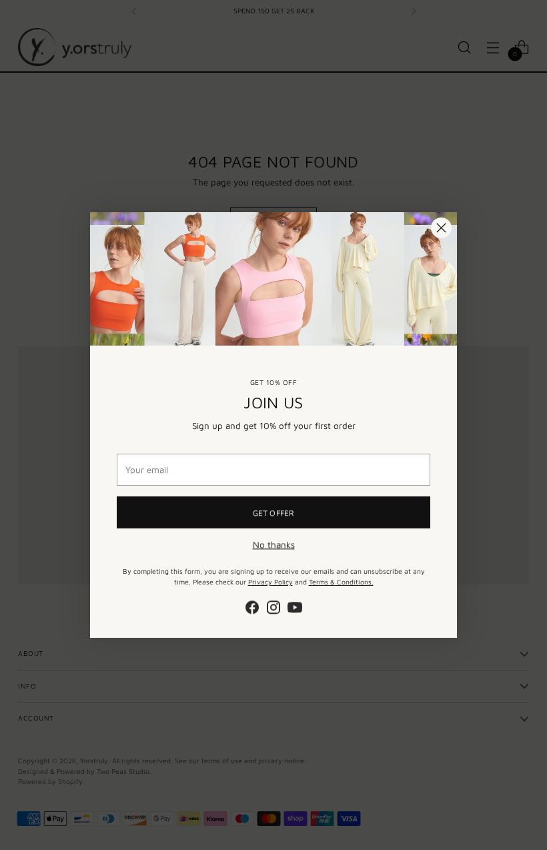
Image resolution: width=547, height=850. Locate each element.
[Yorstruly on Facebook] (252, 607)
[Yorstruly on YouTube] (295, 607)
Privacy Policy (270, 581)
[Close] (441, 228)
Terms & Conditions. (341, 581)
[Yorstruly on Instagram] (273, 607)
